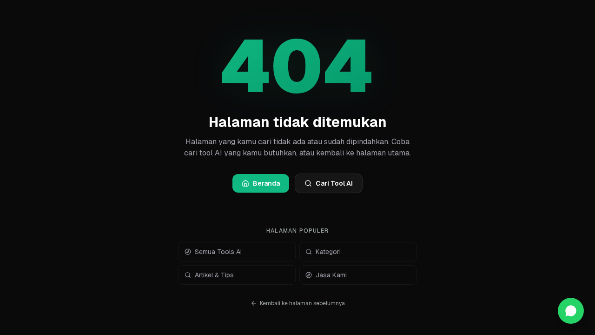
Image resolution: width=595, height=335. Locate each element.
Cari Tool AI (334, 183)
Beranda (266, 183)
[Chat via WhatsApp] (571, 311)
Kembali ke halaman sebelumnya (302, 303)
